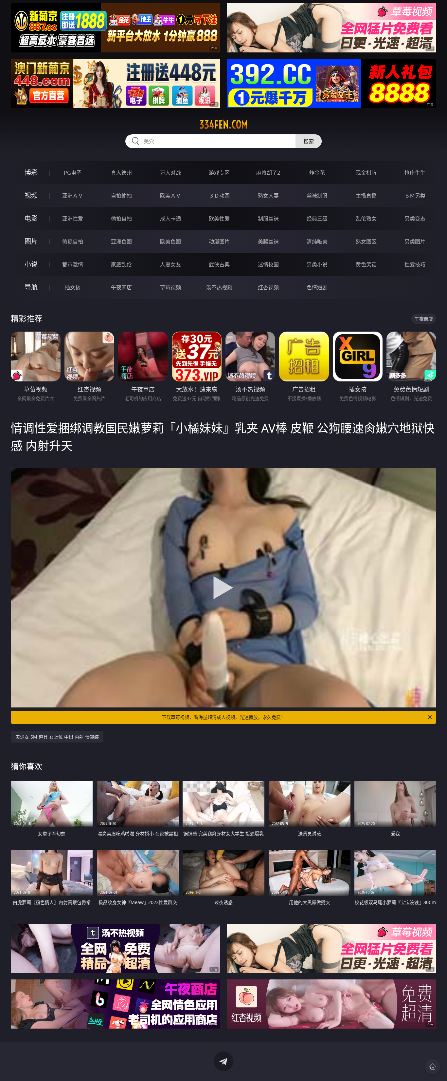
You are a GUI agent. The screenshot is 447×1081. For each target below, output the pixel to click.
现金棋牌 (366, 172)
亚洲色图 (121, 241)
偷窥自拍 (72, 241)
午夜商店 (121, 287)
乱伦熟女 (366, 218)
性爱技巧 (414, 264)
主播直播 (366, 195)
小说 (31, 264)
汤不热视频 (219, 287)
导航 (31, 287)
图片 (31, 241)
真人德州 (121, 172)
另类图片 (414, 241)
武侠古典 (219, 264)
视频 (31, 195)
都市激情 (72, 264)
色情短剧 (317, 287)
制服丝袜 (268, 218)
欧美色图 (170, 241)
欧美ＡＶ (170, 195)
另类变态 (414, 218)
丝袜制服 (317, 195)
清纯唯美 (317, 241)
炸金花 (317, 172)
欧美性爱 (219, 218)
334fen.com (223, 124)
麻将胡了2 (268, 172)
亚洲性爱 (72, 218)
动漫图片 (219, 241)
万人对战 (170, 172)
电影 (31, 218)
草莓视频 (170, 287)
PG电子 (72, 172)
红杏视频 (268, 287)
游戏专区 (219, 172)
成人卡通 (170, 218)
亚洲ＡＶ (72, 195)
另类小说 (317, 264)
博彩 (31, 172)
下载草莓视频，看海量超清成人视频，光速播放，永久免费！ (223, 717)
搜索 (308, 141)
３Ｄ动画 (219, 195)
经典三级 (317, 218)
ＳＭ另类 (414, 195)
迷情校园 (268, 264)
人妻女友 (170, 264)
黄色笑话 (366, 264)
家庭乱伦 (121, 264)
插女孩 (72, 287)
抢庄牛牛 (414, 172)
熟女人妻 (268, 195)
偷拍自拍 (121, 218)
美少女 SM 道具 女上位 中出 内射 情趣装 (57, 737)
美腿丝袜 (268, 241)
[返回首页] (432, 1066)
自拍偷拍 (121, 195)
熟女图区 (366, 241)
